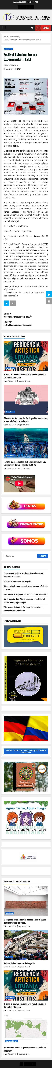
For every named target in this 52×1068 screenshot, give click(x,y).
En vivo (46, 27)
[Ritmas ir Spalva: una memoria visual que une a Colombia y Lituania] (26, 356)
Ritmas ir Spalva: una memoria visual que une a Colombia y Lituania (25, 376)
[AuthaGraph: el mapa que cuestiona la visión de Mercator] (26, 1029)
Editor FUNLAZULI (11, 65)
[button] (3, 28)
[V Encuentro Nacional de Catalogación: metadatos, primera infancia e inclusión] (26, 400)
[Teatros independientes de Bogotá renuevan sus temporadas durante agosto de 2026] (26, 443)
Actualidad (8, 49)
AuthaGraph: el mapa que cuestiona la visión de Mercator (26, 594)
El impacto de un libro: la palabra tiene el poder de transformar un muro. (25, 921)
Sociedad (9, 913)
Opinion (9, 957)
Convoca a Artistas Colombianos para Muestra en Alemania (26, 751)
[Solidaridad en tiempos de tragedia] (26, 945)
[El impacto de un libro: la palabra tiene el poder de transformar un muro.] (26, 901)
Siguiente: (18, 323)
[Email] (13, 303)
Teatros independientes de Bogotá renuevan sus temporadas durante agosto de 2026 (25, 463)
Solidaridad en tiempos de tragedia (17, 581)
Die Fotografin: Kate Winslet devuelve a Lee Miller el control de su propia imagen (24, 601)
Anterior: (18, 315)
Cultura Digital (11, 1041)
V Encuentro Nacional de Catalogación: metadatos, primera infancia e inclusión (26, 420)
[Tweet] (7, 303)
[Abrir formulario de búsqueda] (32, 28)
